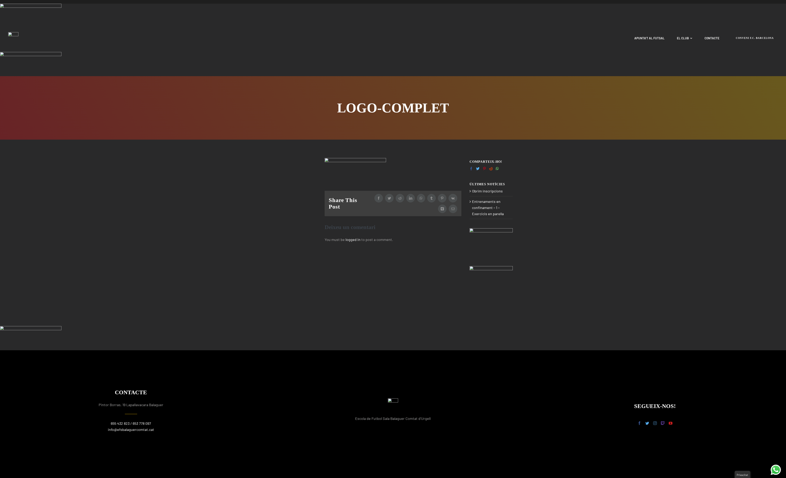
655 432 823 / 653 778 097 (131, 423)
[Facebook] (471, 168)
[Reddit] (491, 168)
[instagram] (655, 423)
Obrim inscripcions (487, 191)
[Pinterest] (484, 168)
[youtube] (670, 423)
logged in (353, 239)
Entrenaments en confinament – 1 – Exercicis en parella (488, 207)
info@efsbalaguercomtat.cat (131, 429)
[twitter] (647, 423)
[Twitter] (478, 168)
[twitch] (663, 423)
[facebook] (639, 423)
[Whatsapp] (497, 168)
